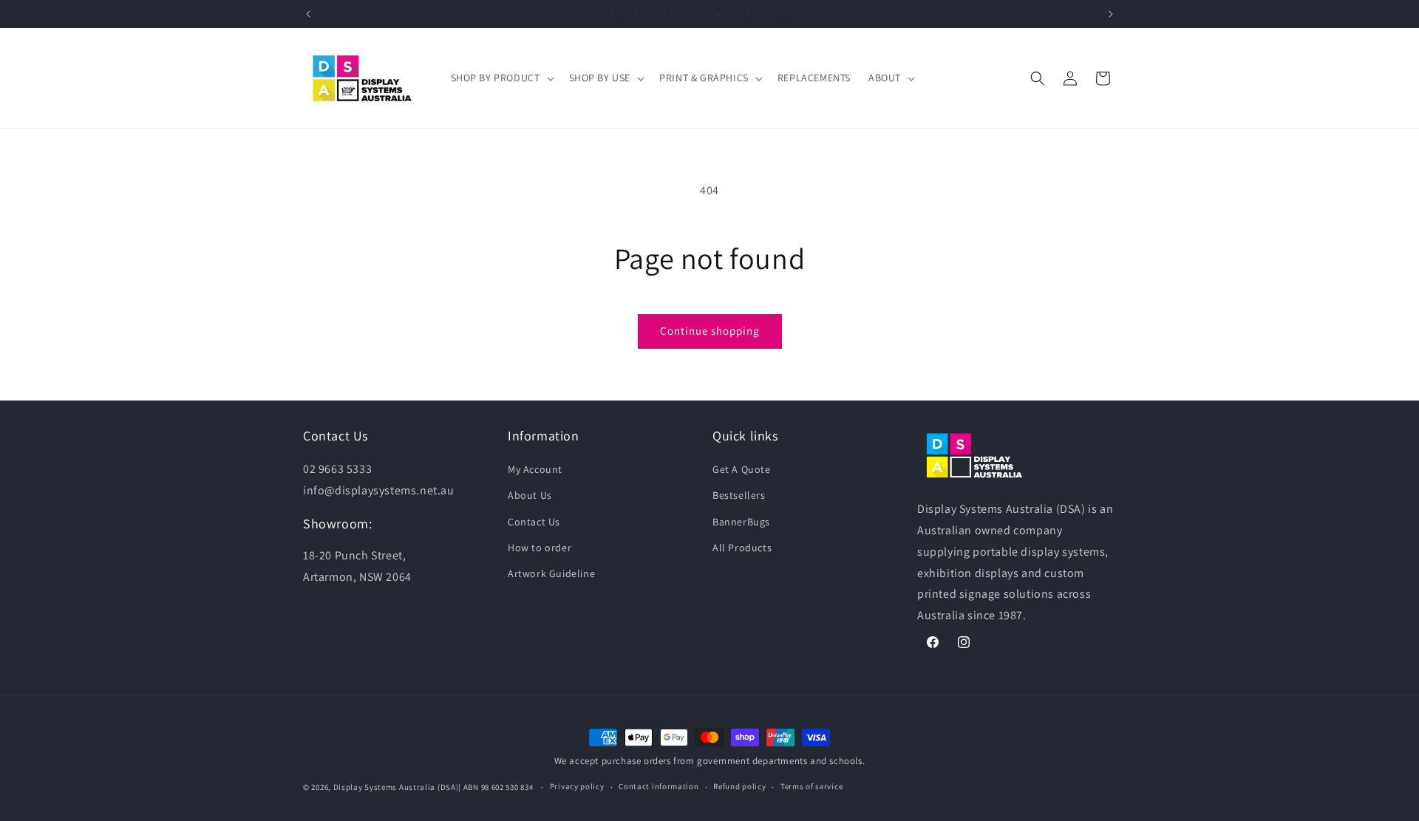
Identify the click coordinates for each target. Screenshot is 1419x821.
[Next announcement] (1111, 14)
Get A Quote (741, 469)
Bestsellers (739, 495)
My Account (535, 469)
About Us (530, 495)
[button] (501, 77)
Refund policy (739, 786)
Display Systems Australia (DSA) (396, 787)
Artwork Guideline (551, 573)
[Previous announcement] (308, 14)
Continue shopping (710, 331)
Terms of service (811, 786)
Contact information (658, 786)
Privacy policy (577, 786)
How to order (539, 547)
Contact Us (534, 521)
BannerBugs (741, 521)
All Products (742, 547)
